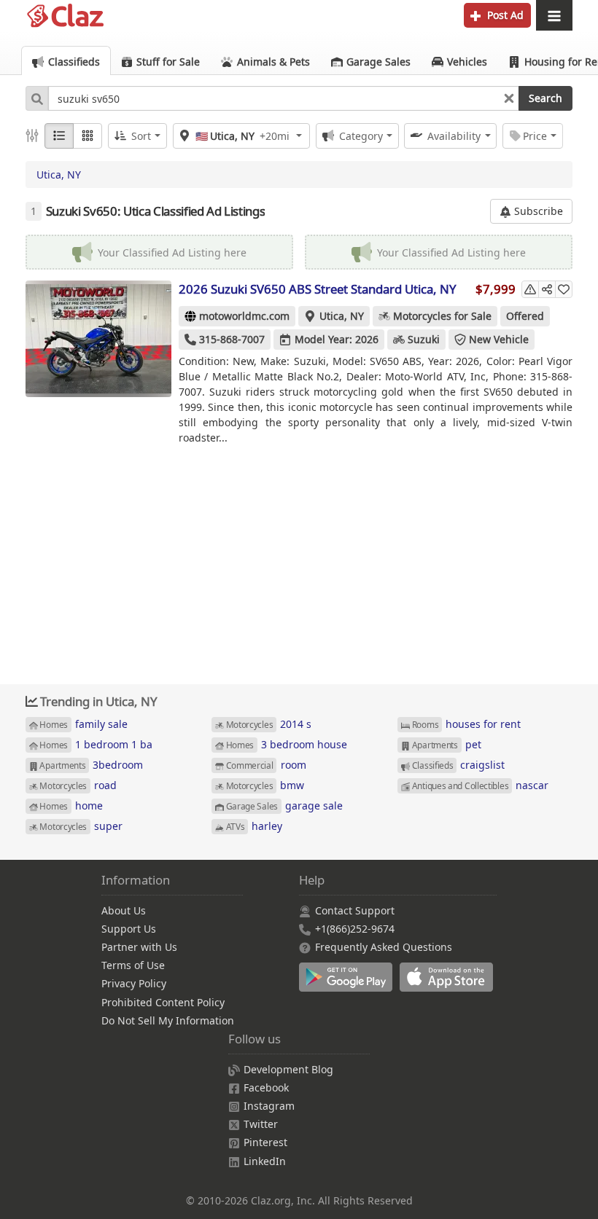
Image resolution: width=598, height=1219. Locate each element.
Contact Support (355, 910)
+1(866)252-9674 (355, 929)
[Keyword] (37, 98)
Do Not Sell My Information (167, 1020)
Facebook (266, 1087)
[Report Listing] (530, 289)
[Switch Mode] (87, 136)
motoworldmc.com (244, 316)
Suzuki (424, 339)
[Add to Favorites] (564, 289)
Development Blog (288, 1069)
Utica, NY (58, 174)
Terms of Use (133, 965)
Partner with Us (139, 947)
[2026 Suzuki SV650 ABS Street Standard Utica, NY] (98, 339)
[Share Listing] (547, 289)
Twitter (261, 1124)
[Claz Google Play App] (349, 985)
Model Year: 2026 (336, 339)
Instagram (269, 1106)
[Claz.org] (66, 16)
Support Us (128, 929)
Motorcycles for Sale (442, 316)
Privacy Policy (133, 983)
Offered (525, 316)
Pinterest (265, 1142)
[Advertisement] (299, 560)
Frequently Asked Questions (383, 947)
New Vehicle (499, 339)
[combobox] (283, 98)
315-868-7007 (232, 339)
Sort (141, 136)
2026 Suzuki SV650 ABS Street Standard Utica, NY (318, 289)
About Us (123, 910)
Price (535, 136)
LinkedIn (265, 1161)
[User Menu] (554, 15)
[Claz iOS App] (448, 985)
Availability (454, 136)
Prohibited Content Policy (163, 1002)
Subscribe (537, 211)
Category (361, 136)
